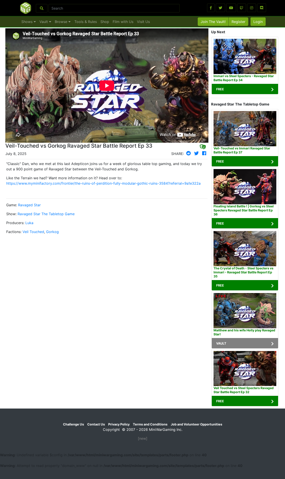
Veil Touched (33, 231)
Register (238, 21)
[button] (211, 8)
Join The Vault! (213, 21)
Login (258, 21)
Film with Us (123, 21)
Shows (27, 21)
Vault (44, 21)
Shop (104, 21)
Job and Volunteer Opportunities (196, 424)
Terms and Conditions (150, 424)
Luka (29, 223)
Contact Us (96, 424)
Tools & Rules (85, 21)
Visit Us (143, 21)
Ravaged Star (29, 205)
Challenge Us (73, 424)
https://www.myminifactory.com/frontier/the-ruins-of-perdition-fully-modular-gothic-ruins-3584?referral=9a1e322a (103, 183)
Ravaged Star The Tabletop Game (46, 214)
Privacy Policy (119, 424)
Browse (61, 21)
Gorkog (52, 231)
